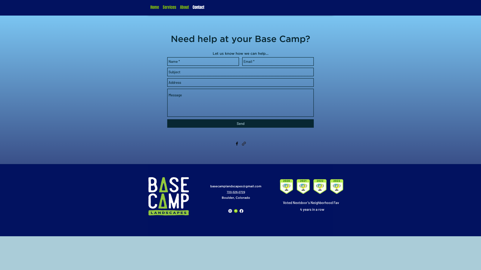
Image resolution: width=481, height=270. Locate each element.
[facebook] (236, 143)
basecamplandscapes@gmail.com (235, 186)
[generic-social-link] (243, 143)
